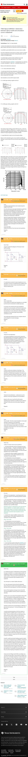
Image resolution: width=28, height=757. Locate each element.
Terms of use (11, 751)
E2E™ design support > (6, 7)
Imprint (11, 752)
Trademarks (17, 751)
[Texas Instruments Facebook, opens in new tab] (7, 725)
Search (24, 4)
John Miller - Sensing (8, 199)
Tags (14, 677)
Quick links (3, 712)
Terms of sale (4, 751)
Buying (2, 716)
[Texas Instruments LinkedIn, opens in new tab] (16, 725)
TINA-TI (16, 40)
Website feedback (4, 752)
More (19, 7)
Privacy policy (18, 750)
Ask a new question (22, 11)
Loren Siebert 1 (7, 437)
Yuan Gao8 (5, 36)
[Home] (7, 4)
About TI (3, 707)
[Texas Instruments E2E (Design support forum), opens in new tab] (21, 725)
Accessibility (3, 750)
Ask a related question (19, 11)
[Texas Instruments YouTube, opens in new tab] (26, 725)
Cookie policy (10, 750)
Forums (13, 7)
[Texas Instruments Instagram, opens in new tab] (2, 725)
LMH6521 (9, 39)
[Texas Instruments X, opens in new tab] (11, 725)
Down (5, 234)
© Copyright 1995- (6, 755)
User (27, 4)
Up (2, 234)
